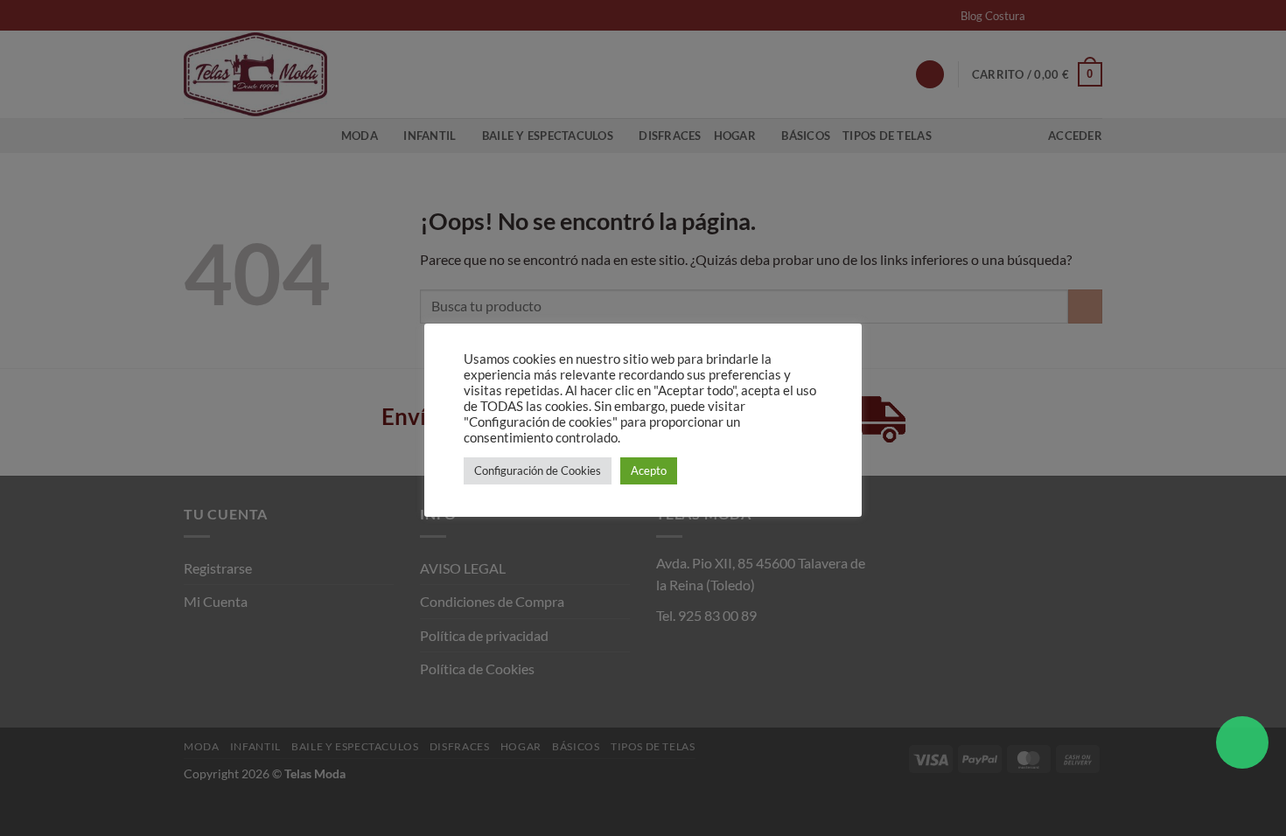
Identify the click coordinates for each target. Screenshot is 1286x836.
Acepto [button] (649, 470)
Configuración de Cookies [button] (537, 470)
